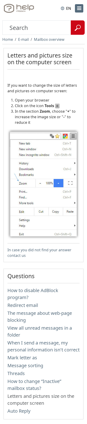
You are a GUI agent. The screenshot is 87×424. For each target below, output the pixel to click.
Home (7, 39)
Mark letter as (22, 357)
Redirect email (22, 305)
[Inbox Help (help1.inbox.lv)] (23, 8)
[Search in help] (78, 27)
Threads (16, 373)
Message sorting (25, 365)
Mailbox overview (49, 39)
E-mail (23, 39)
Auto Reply (18, 411)
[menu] (79, 8)
